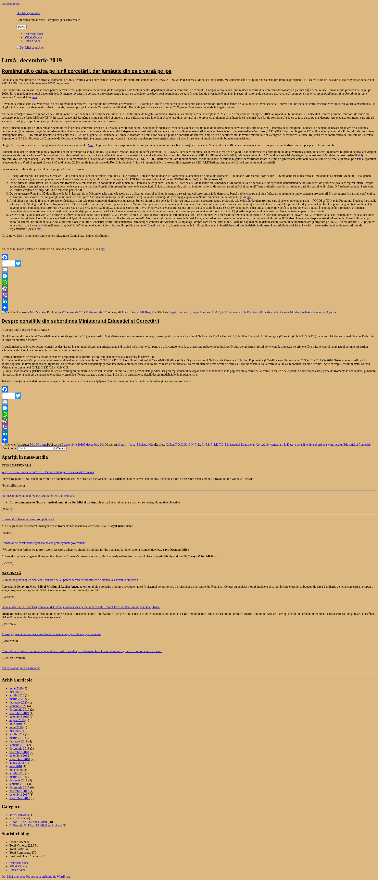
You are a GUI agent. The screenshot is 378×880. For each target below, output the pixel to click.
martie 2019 (16, 738)
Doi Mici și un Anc (28, 13)
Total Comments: (20, 852)
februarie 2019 (18, 741)
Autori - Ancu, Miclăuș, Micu (139, 312)
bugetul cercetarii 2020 (206, 312)
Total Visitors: (18, 845)
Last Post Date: (19, 856)
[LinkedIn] (189, 301)
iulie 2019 (15, 723)
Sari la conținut (11, 3)
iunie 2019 (16, 727)
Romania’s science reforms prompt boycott (28, 519)
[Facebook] (189, 257)
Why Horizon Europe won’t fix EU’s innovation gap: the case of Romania (48, 472)
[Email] (189, 270)
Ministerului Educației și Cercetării (246, 444)
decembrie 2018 (19, 748)
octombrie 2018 (19, 755)
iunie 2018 (16, 769)
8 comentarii (282, 312)
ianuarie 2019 (17, 745)
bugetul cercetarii (179, 312)
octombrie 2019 (19, 716)
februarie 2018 (18, 780)
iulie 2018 (15, 766)
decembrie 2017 (19, 787)
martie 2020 (16, 699)
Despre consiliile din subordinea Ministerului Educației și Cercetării (80, 321)
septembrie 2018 (19, 759)
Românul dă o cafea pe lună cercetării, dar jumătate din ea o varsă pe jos (86, 71)
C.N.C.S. (194, 444)
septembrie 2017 (19, 798)
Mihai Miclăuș (33, 37)
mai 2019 (15, 730)
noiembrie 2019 (19, 713)
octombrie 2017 (19, 794)
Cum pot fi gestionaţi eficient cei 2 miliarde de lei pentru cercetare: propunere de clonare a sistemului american (70, 580)
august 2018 (17, 762)
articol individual (19, 814)
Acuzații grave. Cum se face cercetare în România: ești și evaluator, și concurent (51, 634)
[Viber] (189, 295)
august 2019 (17, 720)
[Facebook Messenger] (189, 276)
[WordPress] (189, 288)
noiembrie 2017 (19, 791)
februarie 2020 (18, 702)
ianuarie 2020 (17, 706)
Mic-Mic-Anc (38, 312)
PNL (225, 312)
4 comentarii (319, 444)
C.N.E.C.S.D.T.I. (212, 444)
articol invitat (17, 818)
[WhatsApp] (189, 282)
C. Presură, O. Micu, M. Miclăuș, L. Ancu (35, 825)
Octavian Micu (33, 33)
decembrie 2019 (19, 709)
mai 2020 (15, 691)
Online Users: (18, 842)
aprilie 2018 (16, 773)
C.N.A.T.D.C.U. (176, 444)
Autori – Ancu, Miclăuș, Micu (28, 822)
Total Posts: (17, 849)
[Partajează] (189, 307)
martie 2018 (16, 776)
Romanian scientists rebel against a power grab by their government (43, 543)
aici (34, 97)
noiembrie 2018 (19, 752)
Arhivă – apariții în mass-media (21, 668)
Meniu (21, 26)
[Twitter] (189, 263)
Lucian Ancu (32, 40)
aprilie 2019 (16, 734)
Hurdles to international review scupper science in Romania (38, 495)
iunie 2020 (16, 688)
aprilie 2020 (16, 695)
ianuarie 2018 (17, 784)
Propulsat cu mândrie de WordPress (48, 876)
